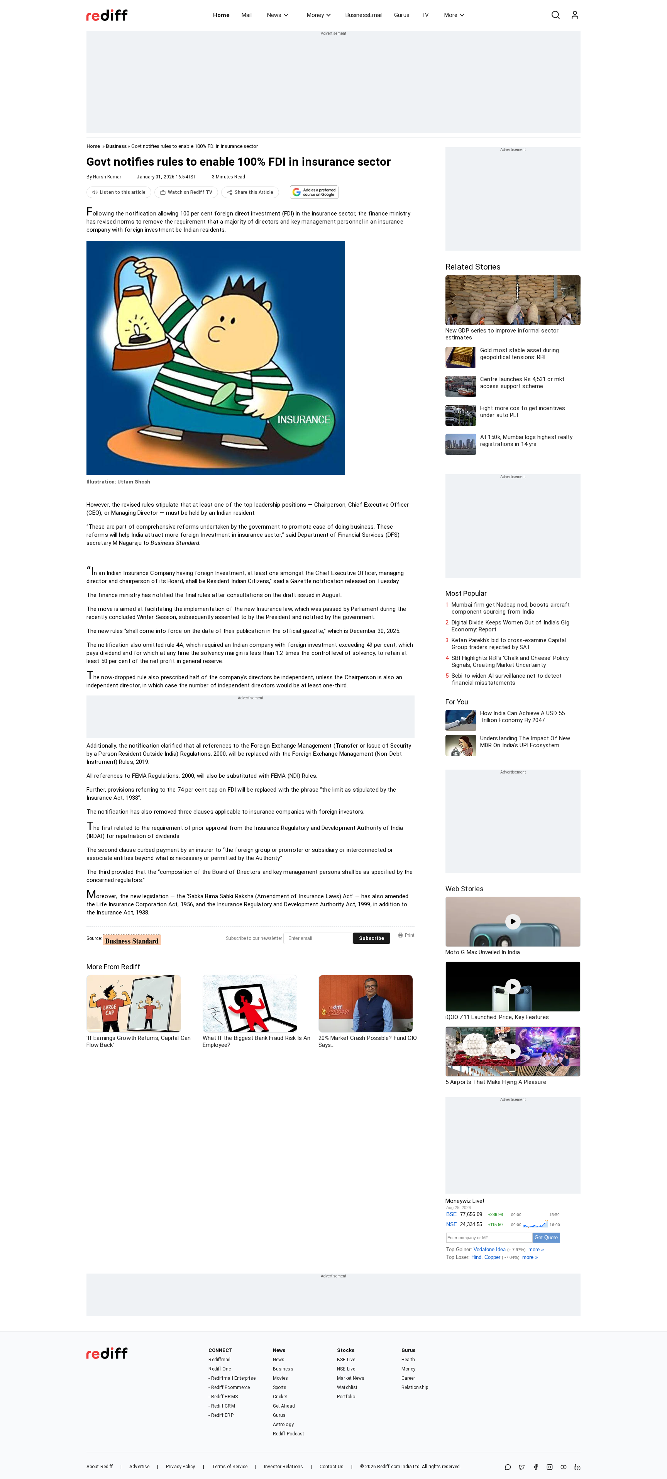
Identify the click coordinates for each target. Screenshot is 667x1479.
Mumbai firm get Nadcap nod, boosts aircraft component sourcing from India (511, 608)
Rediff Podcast (288, 1434)
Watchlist (347, 1387)
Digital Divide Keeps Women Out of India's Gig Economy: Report (510, 626)
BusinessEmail (364, 15)
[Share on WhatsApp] (508, 1467)
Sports (280, 1387)
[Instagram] (550, 1467)
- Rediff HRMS (222, 1396)
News (274, 15)
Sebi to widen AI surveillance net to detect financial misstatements (507, 679)
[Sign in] (575, 15)
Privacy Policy (180, 1466)
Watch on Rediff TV (190, 192)
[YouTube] (563, 1467)
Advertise (139, 1466)
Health (408, 1359)
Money (315, 15)
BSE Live (346, 1359)
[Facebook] (536, 1467)
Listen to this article (123, 192)
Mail (247, 15)
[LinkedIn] (577, 1467)
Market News (350, 1378)
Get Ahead (284, 1406)
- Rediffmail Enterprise (231, 1378)
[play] (513, 921)
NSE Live (346, 1369)
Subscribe (371, 938)
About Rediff (99, 1466)
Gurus (402, 15)
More (450, 15)
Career (408, 1378)
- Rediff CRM (221, 1406)
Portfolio (346, 1396)
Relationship (414, 1387)
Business (116, 146)
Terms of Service (230, 1466)
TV (425, 15)
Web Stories (464, 889)
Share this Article (254, 192)
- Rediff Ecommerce (229, 1387)
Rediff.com (388, 1466)
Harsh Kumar (107, 177)
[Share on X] (522, 1467)
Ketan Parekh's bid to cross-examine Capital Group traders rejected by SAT (509, 644)
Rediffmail (219, 1359)
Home (221, 15)
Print (410, 935)
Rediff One (219, 1369)
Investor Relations (283, 1466)
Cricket (280, 1396)
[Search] (555, 15)
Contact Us (332, 1466)
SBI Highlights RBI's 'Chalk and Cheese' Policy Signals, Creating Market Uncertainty (510, 661)
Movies (280, 1378)
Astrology (283, 1424)
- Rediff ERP (220, 1415)
